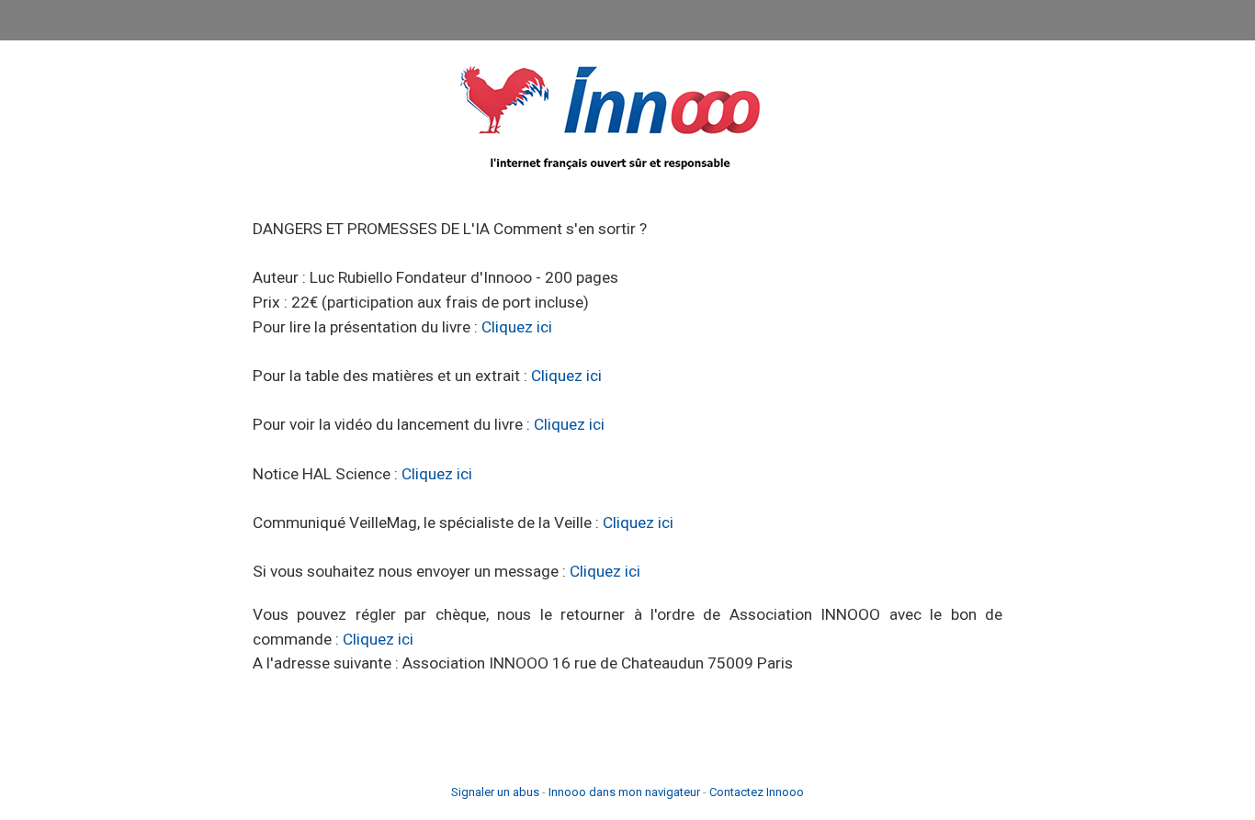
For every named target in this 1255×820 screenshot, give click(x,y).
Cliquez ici (516, 327)
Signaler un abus (495, 792)
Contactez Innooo (756, 792)
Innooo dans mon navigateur (624, 792)
